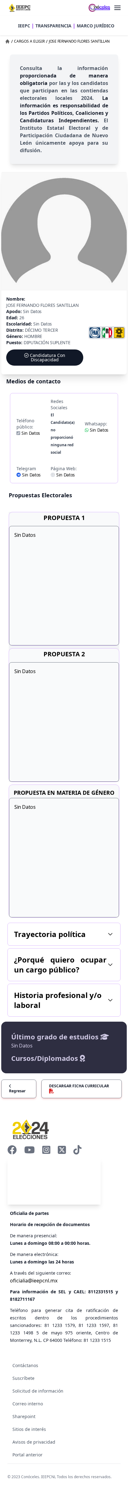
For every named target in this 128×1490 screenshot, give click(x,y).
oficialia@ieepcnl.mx (33, 1280)
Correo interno (27, 1404)
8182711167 (22, 1299)
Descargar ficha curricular (79, 1086)
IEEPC (24, 26)
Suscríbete (23, 1378)
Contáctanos (25, 1365)
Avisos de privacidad (33, 1442)
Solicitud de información (37, 1391)
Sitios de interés (29, 1429)
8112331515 (100, 1292)
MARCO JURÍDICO (95, 26)
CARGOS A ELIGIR (29, 41)
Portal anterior (27, 1455)
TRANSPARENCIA (53, 26)
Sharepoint (23, 1416)
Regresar (17, 1091)
